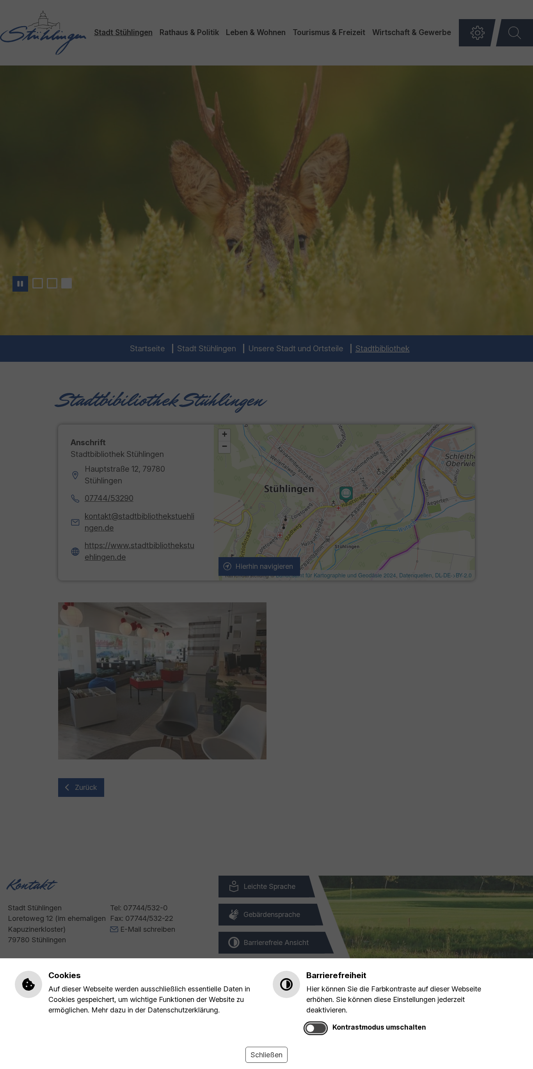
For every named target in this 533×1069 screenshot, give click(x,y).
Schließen (266, 1055)
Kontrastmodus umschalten (379, 1027)
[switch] (315, 1028)
